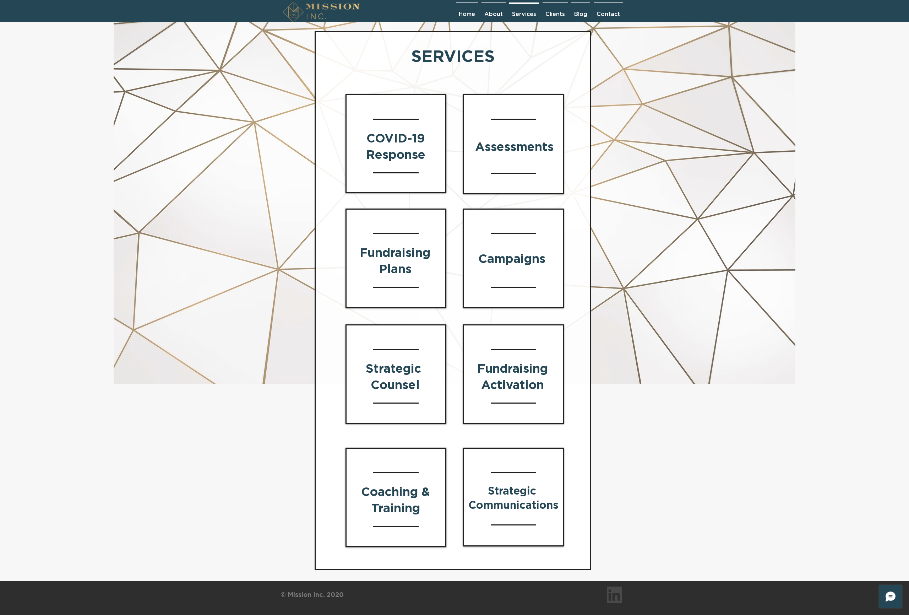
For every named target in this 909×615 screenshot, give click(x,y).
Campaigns (511, 258)
